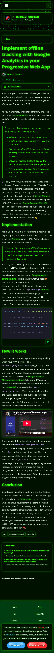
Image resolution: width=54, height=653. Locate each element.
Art (14, 614)
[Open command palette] (48, 5)
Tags (40, 621)
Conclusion (12, 484)
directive (45, 289)
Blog (8, 39)
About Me (40, 614)
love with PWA (21, 115)
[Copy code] (48, 342)
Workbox (16, 239)
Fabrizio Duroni (14, 74)
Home (14, 607)
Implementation (17, 224)
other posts (25, 499)
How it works (14, 351)
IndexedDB (11, 387)
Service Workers (42, 196)
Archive (14, 621)
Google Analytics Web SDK (35, 203)
